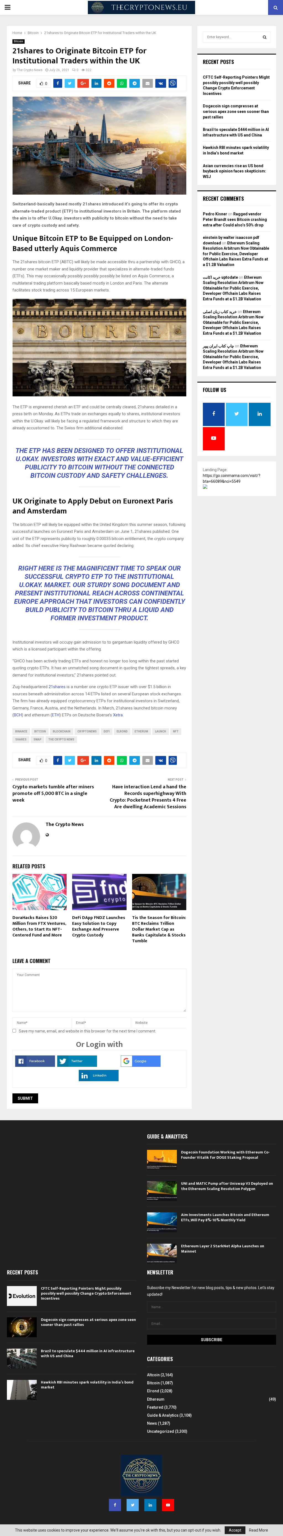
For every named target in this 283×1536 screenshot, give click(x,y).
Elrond (153, 1391)
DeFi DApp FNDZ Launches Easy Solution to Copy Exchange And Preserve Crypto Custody (98, 926)
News (152, 1423)
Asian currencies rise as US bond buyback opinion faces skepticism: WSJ (234, 171)
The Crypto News (30, 70)
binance (21, 731)
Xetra (118, 715)
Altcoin (153, 1375)
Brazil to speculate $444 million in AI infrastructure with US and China (88, 1353)
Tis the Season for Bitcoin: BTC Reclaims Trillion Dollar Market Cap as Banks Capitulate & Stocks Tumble (159, 929)
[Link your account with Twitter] (77, 1065)
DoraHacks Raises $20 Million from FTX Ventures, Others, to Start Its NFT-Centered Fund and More (39, 926)
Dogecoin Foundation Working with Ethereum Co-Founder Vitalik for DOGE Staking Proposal (225, 1154)
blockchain (61, 731)
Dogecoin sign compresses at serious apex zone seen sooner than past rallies (236, 111)
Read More (258, 1530)
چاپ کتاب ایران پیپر (218, 346)
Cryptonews (87, 731)
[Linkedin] (150, 1505)
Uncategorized (160, 1431)
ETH (55, 715)
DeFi (107, 731)
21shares (57, 686)
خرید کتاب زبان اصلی (220, 311)
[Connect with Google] (141, 1065)
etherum (141, 731)
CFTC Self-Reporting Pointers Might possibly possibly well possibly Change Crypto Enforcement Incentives (86, 1293)
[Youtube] (168, 1505)
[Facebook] (115, 1505)
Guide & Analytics (163, 1415)
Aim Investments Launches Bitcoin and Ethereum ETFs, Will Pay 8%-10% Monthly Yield (225, 1217)
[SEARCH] (265, 37)
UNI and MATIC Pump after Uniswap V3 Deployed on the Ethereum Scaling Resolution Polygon (227, 1186)
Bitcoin (18, 41)
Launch (160, 731)
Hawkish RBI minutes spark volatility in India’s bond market (87, 1384)
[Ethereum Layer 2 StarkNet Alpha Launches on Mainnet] (162, 1254)
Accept (235, 1530)
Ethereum (155, 1399)
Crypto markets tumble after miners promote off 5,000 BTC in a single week (53, 793)
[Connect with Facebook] (35, 1065)
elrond (122, 731)
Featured (155, 1407)
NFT (176, 731)
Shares (21, 739)
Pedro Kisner (215, 214)
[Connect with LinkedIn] (99, 1080)
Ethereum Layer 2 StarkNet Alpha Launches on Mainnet (222, 1248)
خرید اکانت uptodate (220, 277)
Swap (37, 739)
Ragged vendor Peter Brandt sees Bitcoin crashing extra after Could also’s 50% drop (235, 219)
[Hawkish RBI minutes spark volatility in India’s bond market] (22, 1390)
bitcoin (40, 731)
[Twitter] (133, 1505)
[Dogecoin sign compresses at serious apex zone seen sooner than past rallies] (22, 1327)
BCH (18, 715)
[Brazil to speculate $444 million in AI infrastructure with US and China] (22, 1359)
